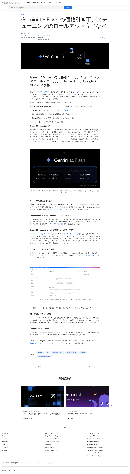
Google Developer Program (52, 436)
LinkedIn (4, 444)
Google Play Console (93, 441)
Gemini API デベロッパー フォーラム (41, 343)
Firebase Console (92, 444)
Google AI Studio (44, 234)
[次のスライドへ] (111, 404)
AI (47, 352)
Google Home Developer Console (96, 456)
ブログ (50, 3)
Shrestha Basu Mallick (44, 36)
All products (66, 463)
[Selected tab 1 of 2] (64, 427)
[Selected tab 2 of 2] (66, 427)
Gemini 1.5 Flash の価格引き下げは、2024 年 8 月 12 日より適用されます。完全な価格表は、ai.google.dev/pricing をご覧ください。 (65, 191)
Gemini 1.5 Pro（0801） (42, 92)
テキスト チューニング (71, 234)
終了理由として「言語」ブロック (59, 209)
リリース (79, 92)
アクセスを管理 (60, 224)
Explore (83, 352)
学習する (43, 3)
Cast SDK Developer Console (95, 450)
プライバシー (12, 470)
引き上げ (80, 97)
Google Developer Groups (52, 439)
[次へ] (97, 366)
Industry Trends (71, 352)
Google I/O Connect (44, 356)
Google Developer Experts (52, 441)
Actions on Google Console (95, 447)
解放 (66, 110)
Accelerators (48, 444)
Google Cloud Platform (53, 463)
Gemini (23, 15)
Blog (3, 436)
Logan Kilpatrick (26, 36)
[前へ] (33, 366)
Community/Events (32, 3)
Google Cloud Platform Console (96, 439)
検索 (68, 8)
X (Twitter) (5, 447)
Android (24, 463)
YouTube (58, 3)
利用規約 (4, 470)
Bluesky (4, 439)
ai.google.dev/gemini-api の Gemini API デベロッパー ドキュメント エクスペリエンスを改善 (65, 299)
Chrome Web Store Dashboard (96, 453)
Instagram (5, 441)
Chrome (32, 463)
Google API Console (92, 436)
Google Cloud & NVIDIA (51, 450)
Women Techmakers (50, 447)
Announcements (57, 352)
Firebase (40, 463)
